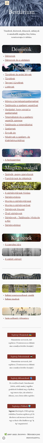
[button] (2, 3)
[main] (21, 13)
